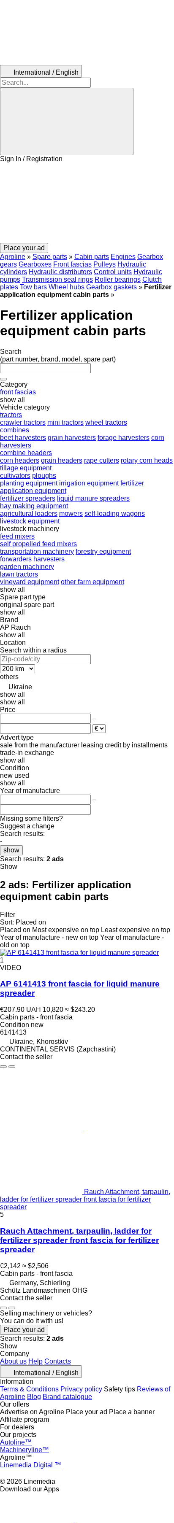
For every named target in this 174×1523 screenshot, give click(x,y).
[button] (87, 203)
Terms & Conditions (29, 1389)
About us (13, 1361)
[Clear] (3, 379)
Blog (34, 1396)
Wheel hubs (66, 287)
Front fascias (72, 264)
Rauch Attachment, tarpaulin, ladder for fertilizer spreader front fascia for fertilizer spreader (79, 1240)
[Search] (66, 121)
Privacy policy (81, 1389)
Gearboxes (35, 264)
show (11, 850)
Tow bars (33, 287)
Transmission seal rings (57, 279)
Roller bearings (118, 279)
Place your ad (24, 1329)
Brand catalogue (67, 1396)
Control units (113, 271)
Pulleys (104, 264)
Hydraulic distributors (60, 271)
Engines (123, 256)
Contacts (57, 1361)
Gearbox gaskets (111, 287)
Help (35, 1361)
